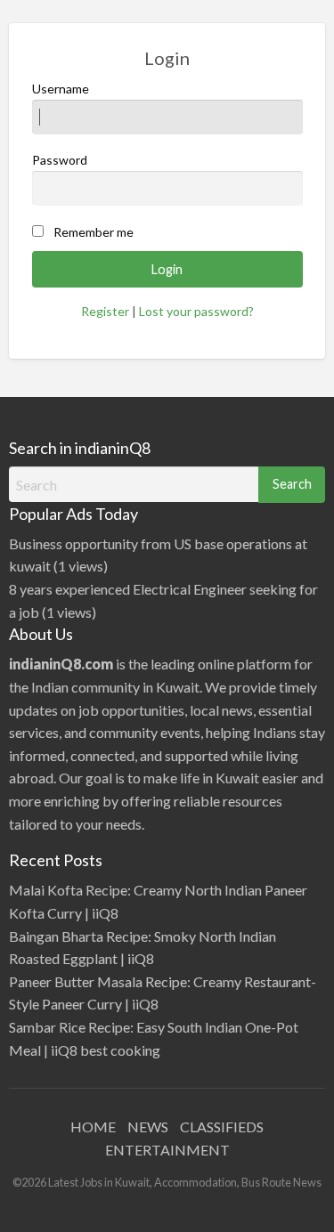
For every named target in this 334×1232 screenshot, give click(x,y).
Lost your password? (196, 311)
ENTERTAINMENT (167, 1149)
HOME (93, 1126)
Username (60, 88)
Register (105, 311)
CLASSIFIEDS (222, 1126)
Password (59, 159)
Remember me (93, 231)
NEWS (147, 1126)
